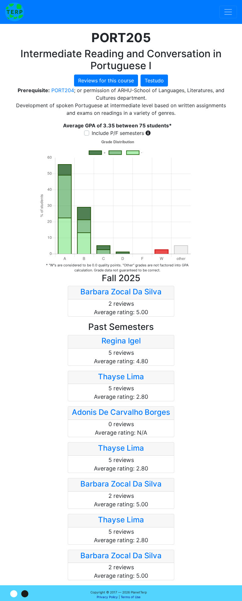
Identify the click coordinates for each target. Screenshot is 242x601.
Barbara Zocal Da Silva (121, 291)
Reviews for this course (106, 80)
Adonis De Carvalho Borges (121, 412)
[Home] (14, 12)
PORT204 (62, 90)
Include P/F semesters (118, 133)
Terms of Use (131, 597)
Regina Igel (121, 340)
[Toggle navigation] (228, 12)
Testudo (154, 80)
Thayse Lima (121, 376)
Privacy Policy (107, 597)
